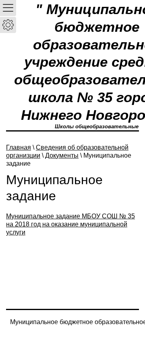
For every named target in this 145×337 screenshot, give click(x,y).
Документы (62, 155)
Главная (18, 147)
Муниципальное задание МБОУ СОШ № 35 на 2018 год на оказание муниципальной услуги (70, 224)
